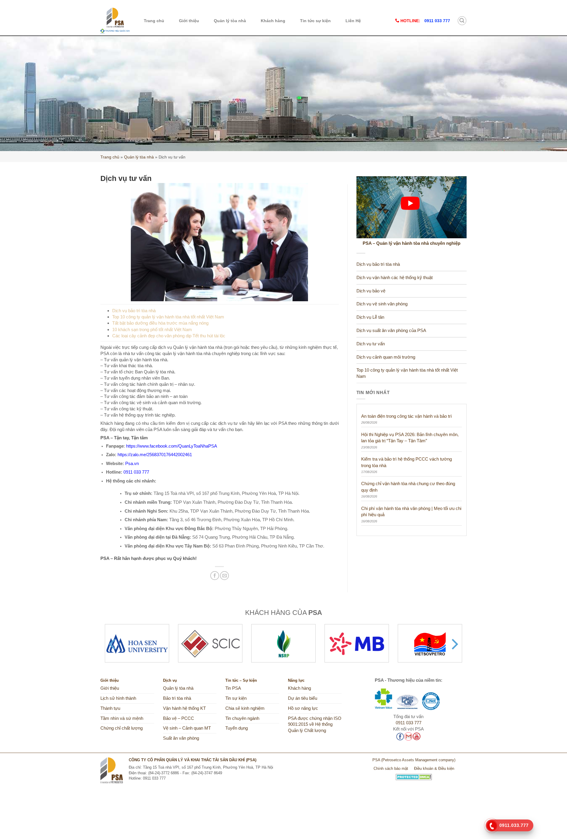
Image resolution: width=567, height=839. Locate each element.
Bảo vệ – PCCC (178, 718)
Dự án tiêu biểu (302, 698)
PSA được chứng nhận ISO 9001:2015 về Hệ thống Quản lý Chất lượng (314, 724)
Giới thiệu (189, 20)
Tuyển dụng (236, 728)
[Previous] (113, 644)
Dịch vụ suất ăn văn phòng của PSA (391, 330)
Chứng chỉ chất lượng (121, 728)
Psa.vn (132, 463)
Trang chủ (154, 20)
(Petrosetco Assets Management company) (418, 760)
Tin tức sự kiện (315, 20)
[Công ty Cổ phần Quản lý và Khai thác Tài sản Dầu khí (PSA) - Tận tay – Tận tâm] (115, 21)
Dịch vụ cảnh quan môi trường (385, 357)
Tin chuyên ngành (242, 718)
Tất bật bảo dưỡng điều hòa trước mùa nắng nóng (160, 322)
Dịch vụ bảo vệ (370, 291)
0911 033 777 (136, 472)
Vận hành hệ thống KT (184, 708)
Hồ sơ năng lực (303, 708)
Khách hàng (273, 20)
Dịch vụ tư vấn (370, 343)
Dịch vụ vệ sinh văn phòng (382, 304)
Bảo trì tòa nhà (177, 698)
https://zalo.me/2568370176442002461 (155, 454)
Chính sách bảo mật (391, 768)
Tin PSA (233, 688)
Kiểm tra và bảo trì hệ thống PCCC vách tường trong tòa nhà (406, 462)
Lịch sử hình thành (118, 698)
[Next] (454, 644)
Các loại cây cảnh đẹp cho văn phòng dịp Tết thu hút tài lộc (168, 335)
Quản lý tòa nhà (230, 20)
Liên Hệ (353, 20)
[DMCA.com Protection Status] (414, 774)
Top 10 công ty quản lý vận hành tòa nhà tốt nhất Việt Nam (168, 316)
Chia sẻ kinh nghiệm (245, 708)
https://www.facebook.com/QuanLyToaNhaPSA (171, 446)
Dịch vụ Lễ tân (370, 317)
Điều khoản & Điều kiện (434, 768)
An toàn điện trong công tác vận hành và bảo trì (406, 416)
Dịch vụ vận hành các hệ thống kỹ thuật (394, 277)
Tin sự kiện (236, 698)
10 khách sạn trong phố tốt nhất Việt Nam (152, 329)
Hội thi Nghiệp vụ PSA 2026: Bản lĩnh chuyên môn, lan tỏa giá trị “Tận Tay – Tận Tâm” (410, 437)
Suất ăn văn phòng (181, 738)
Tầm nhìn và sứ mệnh (121, 718)
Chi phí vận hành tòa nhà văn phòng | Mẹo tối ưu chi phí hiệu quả (411, 511)
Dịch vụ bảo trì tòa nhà (134, 310)
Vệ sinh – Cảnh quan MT (187, 728)
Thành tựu (110, 708)
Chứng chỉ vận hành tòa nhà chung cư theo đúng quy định (408, 486)
